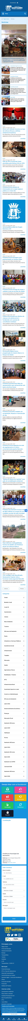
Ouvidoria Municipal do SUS (8, 995)
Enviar (14, 918)
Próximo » (22, 588)
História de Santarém (7, 950)
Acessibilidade (13, 2)
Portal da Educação (6, 948)
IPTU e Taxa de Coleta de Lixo (9, 971)
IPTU (3, 1000)
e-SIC (3, 961)
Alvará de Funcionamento (8, 973)
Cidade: (4, 893)
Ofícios (3, 979)
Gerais (4, 126)
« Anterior (6, 588)
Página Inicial (6, 19)
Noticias (3, 953)
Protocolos (4, 983)
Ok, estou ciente (14, 1014)
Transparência (5, 955)
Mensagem (5, 905)
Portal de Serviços (6, 969)
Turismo (3, 957)
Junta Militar (5, 1002)
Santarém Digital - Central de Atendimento (12, 977)
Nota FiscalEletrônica (7, 997)
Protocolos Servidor (6, 981)
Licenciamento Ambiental (7, 991)
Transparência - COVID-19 (8, 963)
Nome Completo (6, 870)
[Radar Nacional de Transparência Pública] (14, 939)
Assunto (4, 899)
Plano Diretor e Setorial (7, 993)
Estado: (4, 887)
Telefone (5, 882)
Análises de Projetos (6, 985)
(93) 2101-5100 (12, 862)
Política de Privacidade (12, 1012)
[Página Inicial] (14, 8)
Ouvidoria (4, 959)
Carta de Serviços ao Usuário (8, 975)
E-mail (4, 876)
